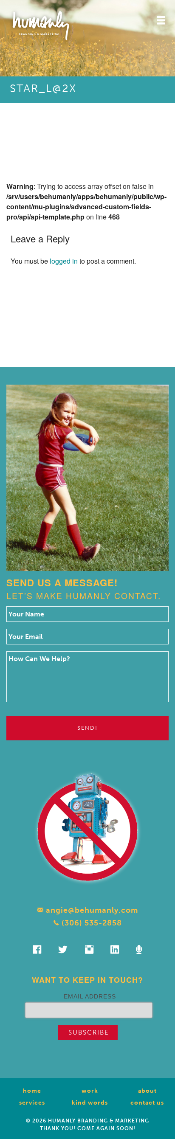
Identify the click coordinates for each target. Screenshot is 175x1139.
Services (32, 1102)
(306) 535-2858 (90, 923)
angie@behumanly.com (91, 910)
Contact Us (147, 1102)
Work (90, 1090)
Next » (102, 322)
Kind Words (90, 1102)
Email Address (90, 996)
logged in (64, 261)
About (147, 1090)
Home (32, 1090)
